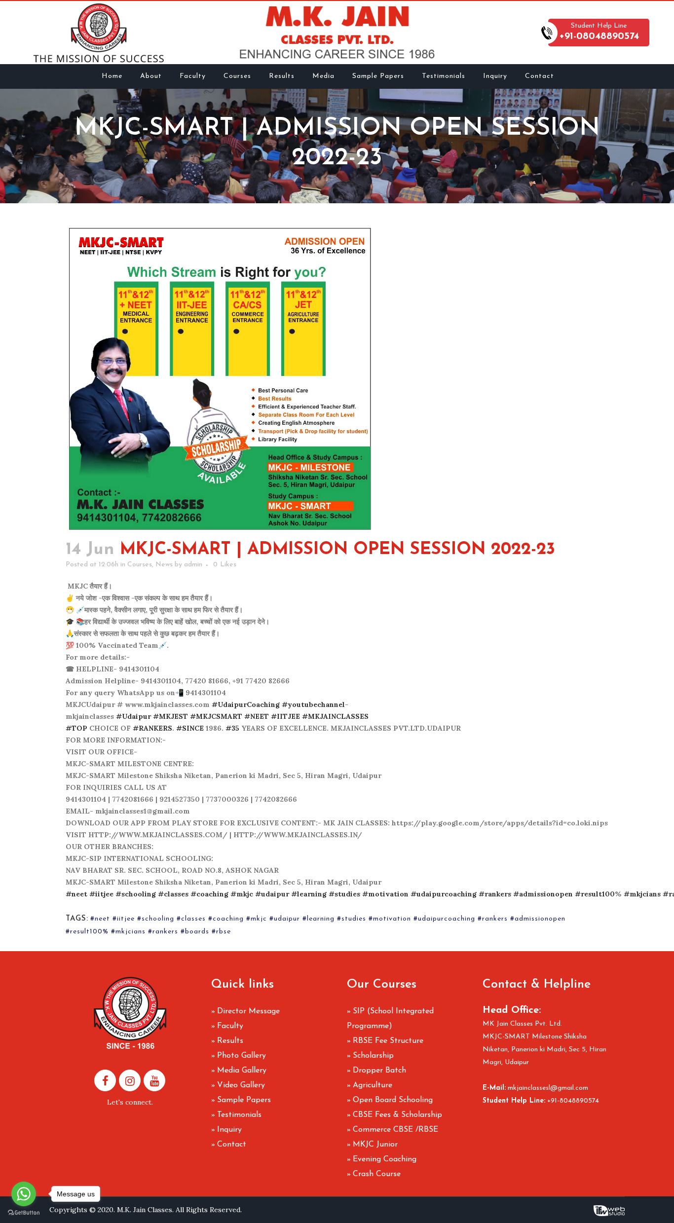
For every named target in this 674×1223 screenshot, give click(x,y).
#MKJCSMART (216, 716)
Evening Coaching (384, 1159)
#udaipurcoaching (444, 893)
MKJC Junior (375, 1145)
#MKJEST (170, 716)
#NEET (256, 716)
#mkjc (241, 893)
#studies (344, 893)
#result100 (595, 893)
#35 (232, 728)
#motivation (385, 893)
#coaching (209, 893)
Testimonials (239, 1115)
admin (193, 564)
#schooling (135, 893)
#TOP (76, 728)
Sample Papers (244, 1100)
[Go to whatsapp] (23, 1194)
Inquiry (229, 1130)
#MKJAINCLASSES (335, 716)
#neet (76, 893)
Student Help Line (599, 31)
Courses (139, 564)
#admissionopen (543, 893)
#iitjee (101, 893)
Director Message (248, 1011)
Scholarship (373, 1056)
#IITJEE (285, 716)
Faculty (230, 1026)
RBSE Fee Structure (388, 1041)
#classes (173, 893)
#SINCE (190, 728)
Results (230, 1041)
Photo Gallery (241, 1056)
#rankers (495, 893)
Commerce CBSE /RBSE (395, 1130)
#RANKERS (152, 728)
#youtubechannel (313, 704)
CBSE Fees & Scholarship (397, 1115)
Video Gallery (241, 1085)
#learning (309, 893)
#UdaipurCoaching (246, 704)
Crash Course (377, 1174)
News (164, 564)
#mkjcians (642, 893)
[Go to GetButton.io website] (23, 1213)
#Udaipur (133, 716)
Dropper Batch (379, 1071)
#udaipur (272, 893)
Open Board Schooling (393, 1100)
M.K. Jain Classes (144, 1209)
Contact (231, 1145)
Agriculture (372, 1085)
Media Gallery (241, 1071)
